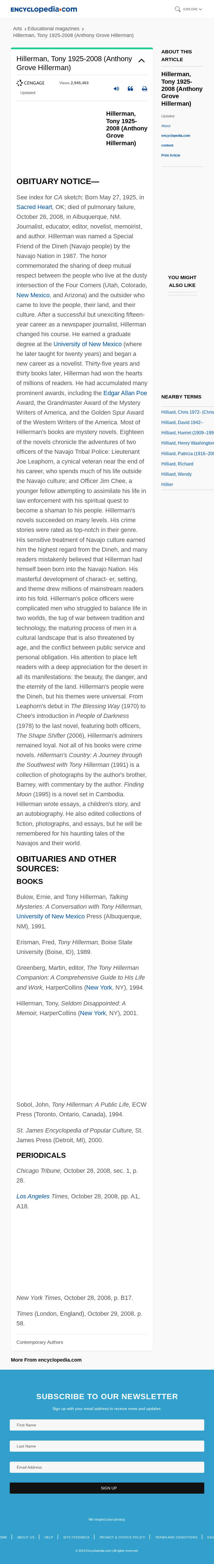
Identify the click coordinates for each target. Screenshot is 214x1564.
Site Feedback (76, 1537)
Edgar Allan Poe (125, 393)
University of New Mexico (88, 344)
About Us (26, 1537)
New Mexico (33, 295)
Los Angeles (33, 1196)
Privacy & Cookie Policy (122, 1537)
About (175, 135)
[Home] (44, 9)
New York (99, 987)
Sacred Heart (34, 207)
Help (49, 1537)
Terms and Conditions (176, 1537)
